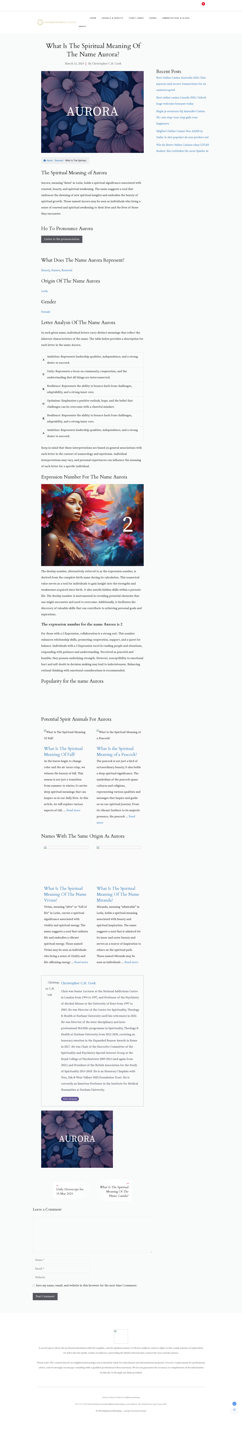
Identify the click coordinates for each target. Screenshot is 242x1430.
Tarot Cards (136, 18)
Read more (73, 810)
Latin (44, 291)
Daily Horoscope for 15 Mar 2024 (69, 1191)
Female (45, 312)
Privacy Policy (108, 1397)
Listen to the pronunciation (61, 239)
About (82, 26)
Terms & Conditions (123, 1397)
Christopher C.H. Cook (106, 63)
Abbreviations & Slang (175, 18)
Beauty (45, 270)
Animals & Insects (112, 18)
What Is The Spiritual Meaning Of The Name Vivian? (65, 894)
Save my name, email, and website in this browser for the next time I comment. (86, 1285)
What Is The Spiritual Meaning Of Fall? (63, 751)
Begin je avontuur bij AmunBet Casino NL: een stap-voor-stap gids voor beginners (180, 117)
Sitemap (136, 1397)
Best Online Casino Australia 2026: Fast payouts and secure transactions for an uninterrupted (181, 84)
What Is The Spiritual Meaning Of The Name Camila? (114, 1191)
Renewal (59, 160)
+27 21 (81, 1404)
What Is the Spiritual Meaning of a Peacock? (117, 751)
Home (93, 18)
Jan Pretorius (140, 1411)
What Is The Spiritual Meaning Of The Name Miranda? (118, 894)
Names (153, 18)
